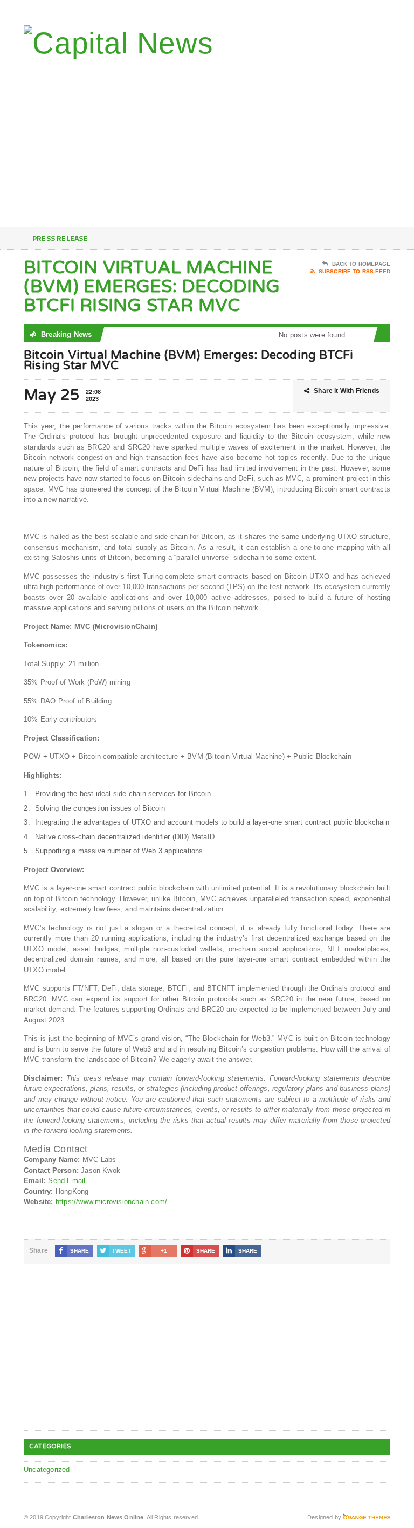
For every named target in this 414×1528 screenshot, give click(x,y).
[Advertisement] (313, 140)
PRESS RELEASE (60, 238)
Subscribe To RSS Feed (354, 271)
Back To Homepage (361, 264)
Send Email (66, 1181)
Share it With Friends (347, 391)
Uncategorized (47, 1469)
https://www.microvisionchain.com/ (111, 1202)
